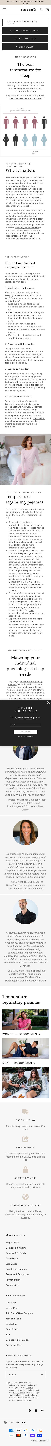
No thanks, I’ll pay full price (26, 736)
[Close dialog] (48, 702)
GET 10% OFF (25, 732)
